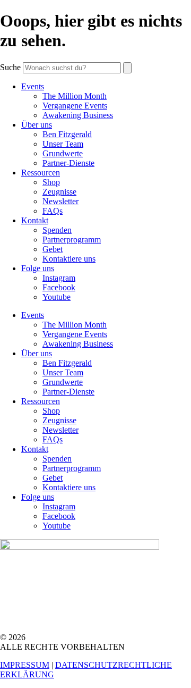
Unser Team (62, 143)
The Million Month (74, 95)
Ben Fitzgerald (67, 134)
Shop (51, 182)
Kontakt (34, 220)
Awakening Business (77, 115)
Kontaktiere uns (69, 258)
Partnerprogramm (71, 239)
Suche (10, 67)
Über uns (36, 124)
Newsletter (60, 201)
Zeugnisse (59, 191)
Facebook (58, 287)
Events (32, 86)
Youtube (56, 296)
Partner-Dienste (68, 162)
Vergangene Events (74, 105)
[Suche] (127, 67)
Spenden (57, 229)
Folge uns (37, 268)
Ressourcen (40, 172)
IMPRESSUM (24, 664)
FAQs (52, 210)
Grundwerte (62, 153)
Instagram (58, 277)
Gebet (52, 249)
